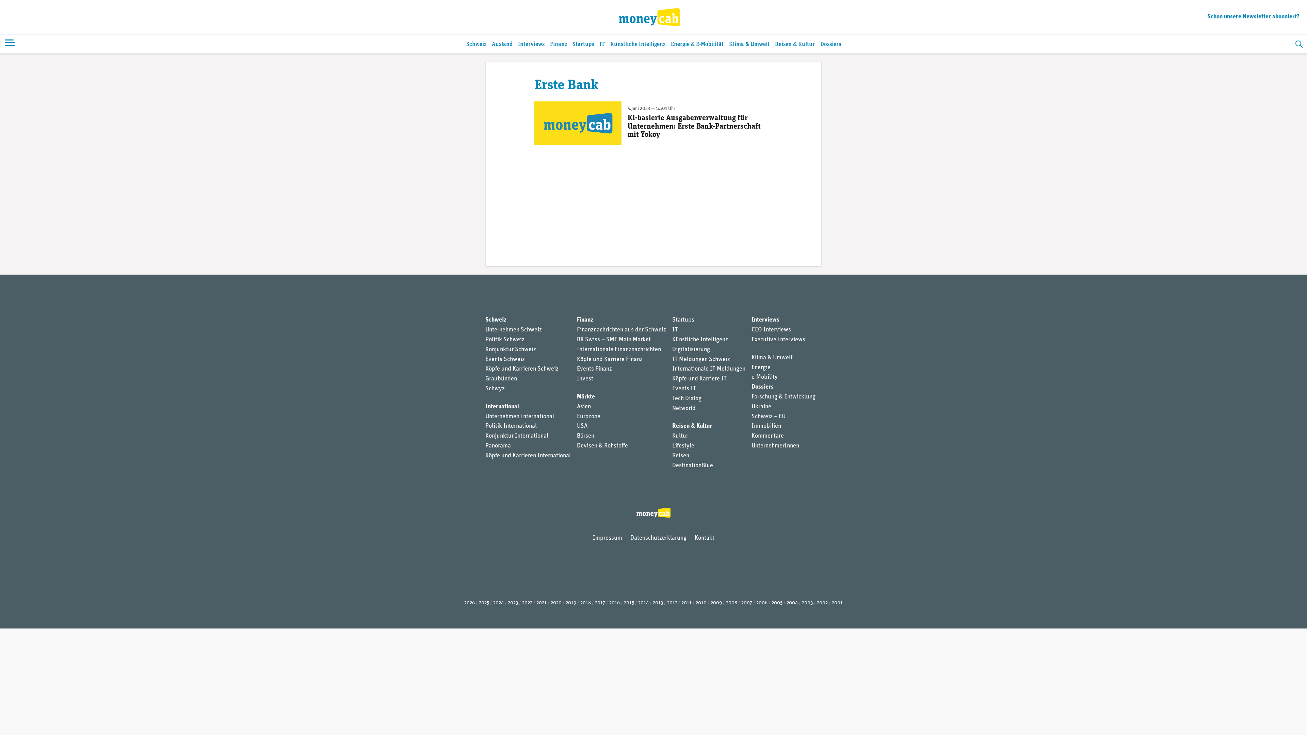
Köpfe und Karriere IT (699, 379)
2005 (777, 603)
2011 (686, 603)
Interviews (531, 44)
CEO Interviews (771, 330)
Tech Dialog (686, 399)
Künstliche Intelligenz (637, 44)
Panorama (498, 446)
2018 (585, 603)
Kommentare (768, 436)
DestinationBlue (692, 466)
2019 (571, 603)
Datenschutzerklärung (658, 538)
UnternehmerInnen (775, 446)
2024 (498, 603)
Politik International (511, 426)
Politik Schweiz (505, 340)
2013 (658, 603)
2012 (672, 603)
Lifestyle (683, 446)
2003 (807, 603)
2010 (701, 603)
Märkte (586, 397)
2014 (643, 603)
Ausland (502, 44)
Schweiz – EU (769, 417)
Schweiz (476, 44)
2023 (513, 603)
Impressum (607, 538)
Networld (684, 409)
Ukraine (761, 407)
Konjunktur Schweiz (510, 350)
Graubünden (501, 379)
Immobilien (766, 426)
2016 (614, 603)
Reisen (680, 456)
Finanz (558, 44)
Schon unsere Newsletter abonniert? (1253, 17)
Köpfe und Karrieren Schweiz (522, 369)
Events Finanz (594, 369)
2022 (527, 603)
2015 (629, 603)
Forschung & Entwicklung (784, 397)
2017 (600, 603)
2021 (541, 603)
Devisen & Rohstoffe (602, 446)
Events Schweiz (505, 360)
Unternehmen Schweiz (513, 330)
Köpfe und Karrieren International (528, 456)
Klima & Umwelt (749, 44)
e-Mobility (765, 377)
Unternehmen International (519, 417)
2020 (556, 603)
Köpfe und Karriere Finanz (610, 360)
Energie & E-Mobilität (697, 44)
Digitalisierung (691, 350)
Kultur (680, 436)
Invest (585, 379)
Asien (584, 407)
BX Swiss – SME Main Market (614, 340)
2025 (484, 603)
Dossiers (830, 44)
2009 (716, 603)
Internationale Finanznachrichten (619, 350)
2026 (469, 603)
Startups (583, 44)
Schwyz (495, 389)
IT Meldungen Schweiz (701, 360)
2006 (762, 603)
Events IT (684, 389)
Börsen (585, 436)
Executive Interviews (778, 340)
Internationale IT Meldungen (708, 369)
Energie (761, 368)
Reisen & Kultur (795, 44)
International (502, 407)
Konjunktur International (516, 436)
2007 (746, 603)
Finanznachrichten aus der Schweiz (621, 330)
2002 (822, 603)
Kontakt (704, 538)
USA (582, 426)
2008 (731, 603)
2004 (792, 603)
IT (602, 44)
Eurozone (588, 417)
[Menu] (10, 43)
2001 (837, 603)
